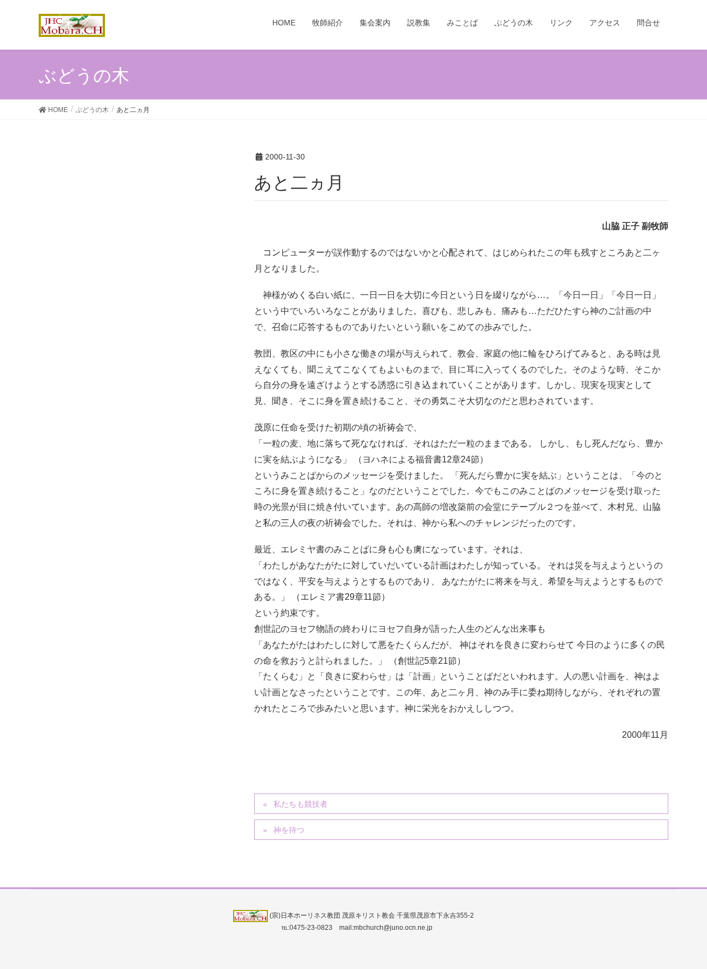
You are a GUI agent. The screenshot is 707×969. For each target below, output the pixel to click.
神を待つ (288, 830)
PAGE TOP (680, 930)
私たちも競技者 (300, 804)
